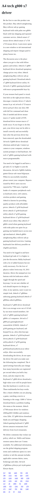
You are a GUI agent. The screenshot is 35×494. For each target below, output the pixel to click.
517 (4, 473)
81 (20, 484)
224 (16, 481)
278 (27, 486)
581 (21, 489)
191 (21, 481)
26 (9, 484)
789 (4, 475)
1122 (19, 492)
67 (14, 492)
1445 (15, 473)
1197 (27, 475)
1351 (10, 481)
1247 (10, 489)
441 (4, 492)
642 (16, 475)
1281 (4, 486)
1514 (27, 481)
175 (4, 489)
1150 (27, 478)
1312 (10, 475)
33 (9, 492)
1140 (27, 489)
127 (4, 484)
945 (10, 473)
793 (21, 473)
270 (4, 478)
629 (21, 475)
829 (22, 478)
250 (27, 473)
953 (10, 486)
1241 (16, 486)
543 (22, 486)
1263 (10, 478)
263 (4, 481)
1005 (14, 484)
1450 (25, 484)
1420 (16, 478)
